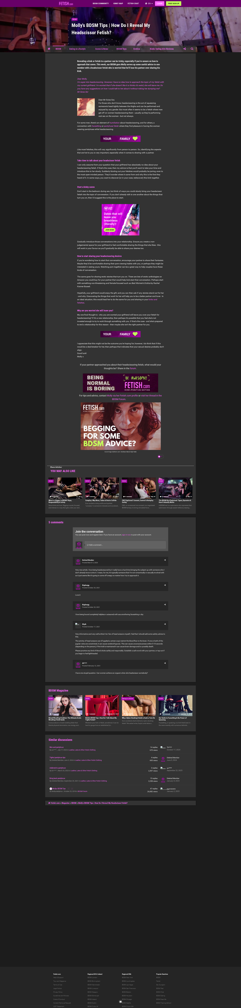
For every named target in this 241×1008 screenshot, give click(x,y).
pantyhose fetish (111, 126)
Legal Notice (57, 988)
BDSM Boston (126, 992)
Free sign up (173, 4)
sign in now (126, 535)
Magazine (66, 803)
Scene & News (101, 49)
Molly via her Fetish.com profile (122, 395)
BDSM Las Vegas (127, 985)
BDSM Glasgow (93, 992)
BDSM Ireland (92, 999)
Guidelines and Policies (61, 996)
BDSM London (92, 977)
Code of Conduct (59, 999)
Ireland (100, 974)
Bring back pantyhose (57, 778)
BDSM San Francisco (129, 988)
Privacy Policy (58, 992)
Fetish (158, 981)
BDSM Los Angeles (128, 981)
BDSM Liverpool (93, 988)
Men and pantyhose (57, 747)
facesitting (96, 126)
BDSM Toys (121, 49)
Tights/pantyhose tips (57, 757)
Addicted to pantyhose (58, 768)
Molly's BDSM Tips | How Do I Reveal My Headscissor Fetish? (103, 803)
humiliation (115, 123)
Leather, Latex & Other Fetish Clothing (82, 750)
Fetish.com (55, 803)
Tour (54, 981)
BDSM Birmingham (94, 981)
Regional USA (126, 974)
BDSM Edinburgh (93, 996)
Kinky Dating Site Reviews (162, 49)
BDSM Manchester (94, 985)
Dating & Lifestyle (77, 49)
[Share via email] (120, 1001)
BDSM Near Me (161, 999)
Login (159, 4)
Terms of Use (57, 985)
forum (133, 368)
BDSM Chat (160, 992)
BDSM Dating (160, 996)
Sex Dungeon (160, 985)
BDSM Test (159, 988)
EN (149, 3)
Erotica (136, 49)
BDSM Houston (127, 996)
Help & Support (58, 977)
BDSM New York (127, 977)
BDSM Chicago (127, 999)
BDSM (75, 19)
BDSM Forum (82, 791)
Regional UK (92, 974)
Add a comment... (96, 545)
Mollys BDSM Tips (59, 788)
